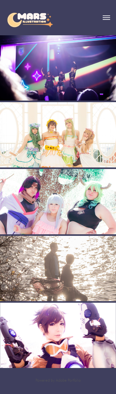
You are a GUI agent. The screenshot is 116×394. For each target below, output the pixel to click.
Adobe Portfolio (68, 380)
